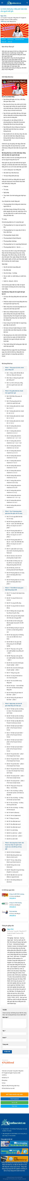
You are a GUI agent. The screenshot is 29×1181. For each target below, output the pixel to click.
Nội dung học (10, 39)
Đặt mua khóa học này (14, 1094)
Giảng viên (3, 41)
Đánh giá (10, 41)
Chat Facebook (14, 1099)
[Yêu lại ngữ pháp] (5, 912)
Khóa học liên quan (19, 39)
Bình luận (5, 1017)
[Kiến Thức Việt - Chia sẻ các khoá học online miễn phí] (14, 2)
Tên (4, 1031)
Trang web (5, 1044)
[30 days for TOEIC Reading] (5, 903)
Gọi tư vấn (14, 1102)
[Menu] (2, 2)
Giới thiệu (3, 39)
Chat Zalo (14, 1106)
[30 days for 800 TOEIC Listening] (5, 894)
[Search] (27, 2)
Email (4, 1037)
